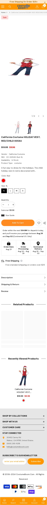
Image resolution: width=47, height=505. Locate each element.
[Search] (9, 6)
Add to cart (18, 222)
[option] (23, 67)
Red (3, 180)
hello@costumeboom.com (18, 447)
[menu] (2, 6)
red (23, 400)
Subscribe (36, 461)
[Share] (44, 223)
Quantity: (5, 200)
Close (45, 2)
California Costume (17, 154)
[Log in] (37, 6)
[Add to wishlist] (39, 223)
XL (4, 190)
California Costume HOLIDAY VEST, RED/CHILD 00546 (23, 391)
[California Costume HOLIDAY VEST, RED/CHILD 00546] (23, 376)
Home (3, 12)
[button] (38, 116)
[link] (12, 341)
